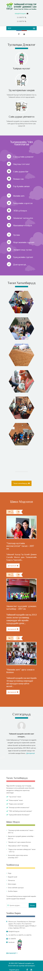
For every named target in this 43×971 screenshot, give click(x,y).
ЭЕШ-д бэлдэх (20, 210)
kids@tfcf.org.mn (20, 13)
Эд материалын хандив (21, 90)
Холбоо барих (12, 891)
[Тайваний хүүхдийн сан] (21, 6)
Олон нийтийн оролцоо (16, 887)
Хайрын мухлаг (21, 68)
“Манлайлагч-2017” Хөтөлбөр (18, 846)
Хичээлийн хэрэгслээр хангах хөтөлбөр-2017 (18, 856)
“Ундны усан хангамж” (15, 804)
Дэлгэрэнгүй (12, 566)
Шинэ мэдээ (12, 884)
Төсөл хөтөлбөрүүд (20, 483)
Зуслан (16, 235)
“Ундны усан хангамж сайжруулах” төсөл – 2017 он (21, 850)
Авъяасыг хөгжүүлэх (23, 218)
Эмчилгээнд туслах (22, 250)
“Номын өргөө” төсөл (15, 800)
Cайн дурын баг (20, 171)
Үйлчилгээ (11, 880)
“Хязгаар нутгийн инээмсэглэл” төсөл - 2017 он (20, 546)
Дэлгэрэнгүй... (20, 264)
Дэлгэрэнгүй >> (12, 953)
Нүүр (9, 873)
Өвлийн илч (18, 196)
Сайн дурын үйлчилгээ (21, 116)
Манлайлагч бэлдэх (22, 225)
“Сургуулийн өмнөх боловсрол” (19, 815)
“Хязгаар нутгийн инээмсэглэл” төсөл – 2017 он (21, 831)
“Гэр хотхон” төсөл (14, 797)
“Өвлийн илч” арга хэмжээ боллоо (19, 842)
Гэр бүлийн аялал (21, 186)
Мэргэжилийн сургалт (23, 242)
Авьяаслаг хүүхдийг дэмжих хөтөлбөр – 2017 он (21, 837)
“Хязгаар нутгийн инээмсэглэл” (18, 807)
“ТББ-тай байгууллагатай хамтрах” (20, 811)
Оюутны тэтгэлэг (21, 164)
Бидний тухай (12, 877)
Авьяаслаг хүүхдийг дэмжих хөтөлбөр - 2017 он (21, 607)
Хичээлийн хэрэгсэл (22, 203)
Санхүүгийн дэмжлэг (23, 157)
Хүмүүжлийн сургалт (23, 257)
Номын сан (18, 179)
